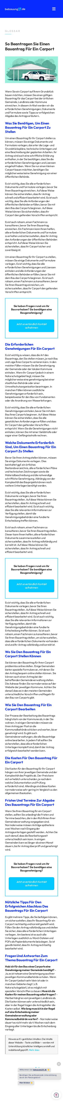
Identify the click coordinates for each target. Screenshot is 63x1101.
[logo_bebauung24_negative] (15, 8)
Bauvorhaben (19, 309)
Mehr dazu (34, 1049)
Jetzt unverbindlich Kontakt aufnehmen (31, 325)
